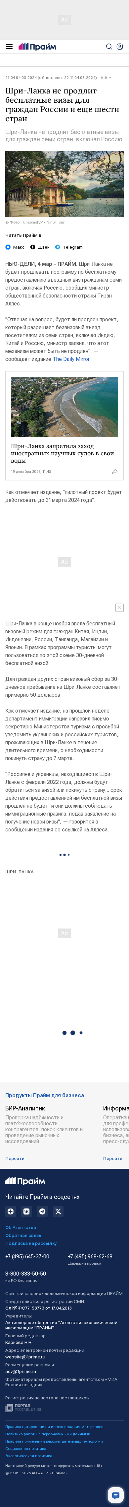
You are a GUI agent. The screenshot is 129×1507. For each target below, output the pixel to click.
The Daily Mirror (71, 359)
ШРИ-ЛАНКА (19, 871)
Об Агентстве (20, 1227)
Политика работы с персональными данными (47, 1434)
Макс (19, 247)
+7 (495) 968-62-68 (90, 1260)
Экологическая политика (28, 1456)
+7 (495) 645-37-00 (27, 1257)
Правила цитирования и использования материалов (54, 1426)
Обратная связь (23, 1235)
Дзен (44, 247)
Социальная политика (25, 1448)
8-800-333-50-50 (25, 1277)
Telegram (73, 247)
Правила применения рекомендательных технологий (54, 1441)
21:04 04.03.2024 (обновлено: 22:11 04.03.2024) (51, 77)
